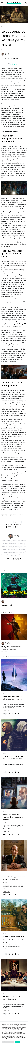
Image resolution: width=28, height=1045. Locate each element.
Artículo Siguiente (6, 612)
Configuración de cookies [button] (8, 1041)
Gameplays (4, 608)
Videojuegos (4, 652)
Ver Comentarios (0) (13, 565)
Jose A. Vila (13, 3)
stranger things (9, 516)
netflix (23, 514)
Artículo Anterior (7, 571)
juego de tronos (17, 514)
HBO (11, 514)
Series (3, 26)
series (3, 516)
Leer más (6, 711)
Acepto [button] (17, 1041)
